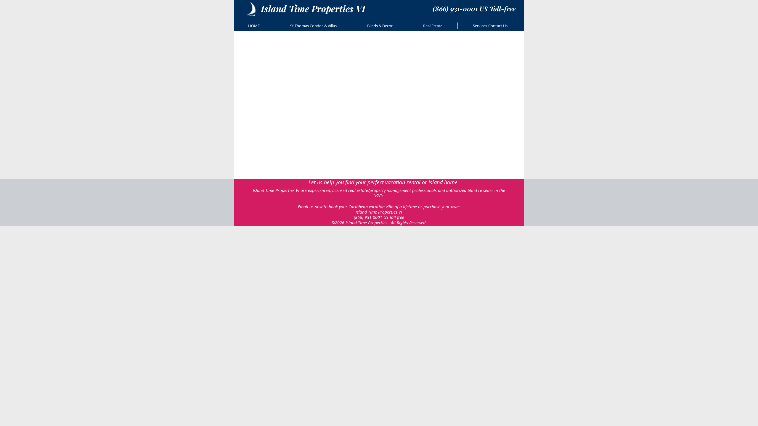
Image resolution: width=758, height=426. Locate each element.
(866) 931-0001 (368, 217)
